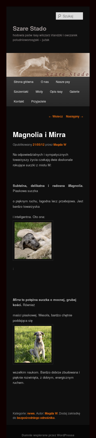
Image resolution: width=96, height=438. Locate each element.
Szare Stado (30, 28)
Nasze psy (63, 81)
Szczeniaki (21, 91)
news (31, 413)
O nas (45, 81)
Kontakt (19, 101)
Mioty (39, 91)
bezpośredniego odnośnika (36, 417)
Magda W (59, 144)
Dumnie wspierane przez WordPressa (48, 435)
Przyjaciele (38, 101)
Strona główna (23, 81)
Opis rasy (56, 91)
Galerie (75, 91)
